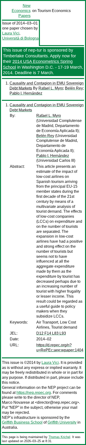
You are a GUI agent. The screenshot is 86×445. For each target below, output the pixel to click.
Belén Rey (74, 88)
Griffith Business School (22, 422)
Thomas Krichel (59, 437)
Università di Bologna (20, 38)
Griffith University (62, 422)
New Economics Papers (21, 11)
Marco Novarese (16, 402)
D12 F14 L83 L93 (51, 333)
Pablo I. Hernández (26, 93)
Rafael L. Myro (50, 88)
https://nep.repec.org (33, 393)
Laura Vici (10, 33)
